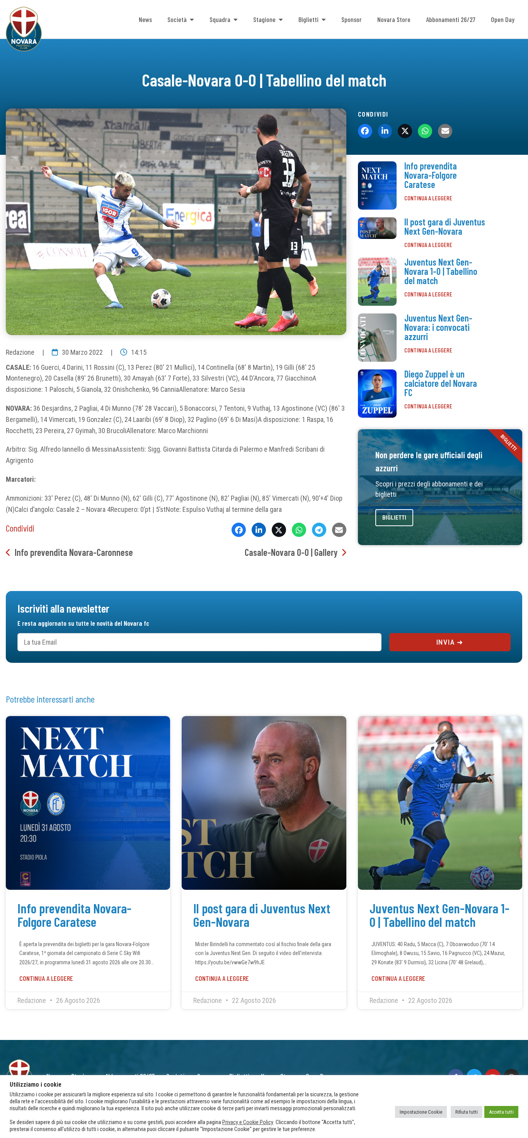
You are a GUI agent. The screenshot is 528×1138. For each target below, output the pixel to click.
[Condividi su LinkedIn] (259, 530)
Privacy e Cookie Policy (247, 1122)
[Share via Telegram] (319, 530)
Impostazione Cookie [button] (421, 1112)
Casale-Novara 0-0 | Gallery (291, 552)
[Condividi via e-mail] (339, 530)
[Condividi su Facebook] (239, 530)
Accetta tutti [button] (501, 1112)
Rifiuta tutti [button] (466, 1112)
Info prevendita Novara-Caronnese (74, 552)
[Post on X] (279, 530)
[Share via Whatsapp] (299, 530)
